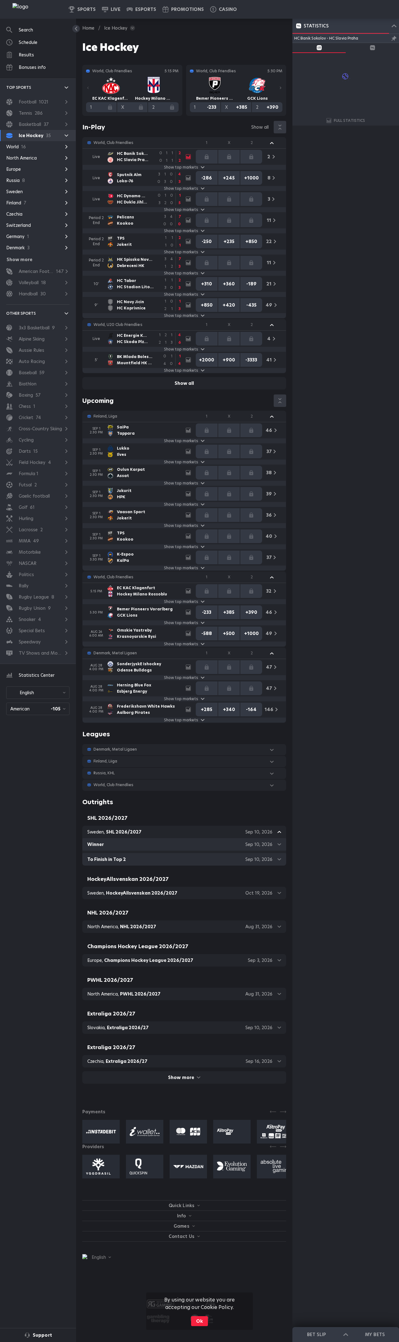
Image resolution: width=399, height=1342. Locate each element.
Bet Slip (316, 1334)
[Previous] (88, 88)
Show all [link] (260, 127)
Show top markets (181, 167)
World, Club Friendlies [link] (113, 142)
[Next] (280, 88)
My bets (374, 1334)
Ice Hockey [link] (115, 28)
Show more (181, 1077)
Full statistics (349, 120)
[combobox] (38, 692)
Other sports (21, 313)
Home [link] (88, 28)
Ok (199, 1321)
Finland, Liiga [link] (105, 416)
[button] (223, 9)
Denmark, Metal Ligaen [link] (115, 653)
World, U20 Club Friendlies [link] (118, 324)
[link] (34, 9)
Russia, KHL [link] (104, 773)
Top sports (18, 87)
